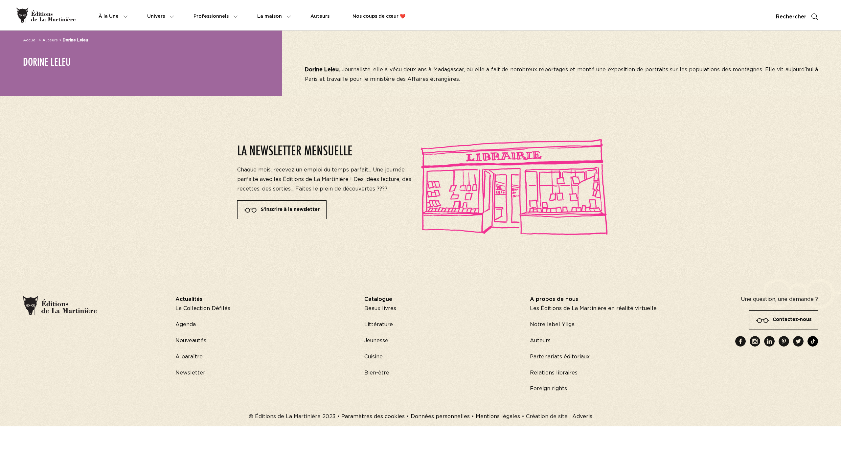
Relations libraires (554, 372)
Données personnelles (440, 416)
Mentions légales (498, 416)
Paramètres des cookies (373, 416)
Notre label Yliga (552, 324)
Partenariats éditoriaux (560, 356)
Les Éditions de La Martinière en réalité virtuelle (593, 308)
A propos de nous (554, 299)
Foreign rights (548, 388)
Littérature (378, 324)
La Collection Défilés (202, 308)
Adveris (582, 416)
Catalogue (378, 299)
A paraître (189, 356)
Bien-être (376, 372)
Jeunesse (376, 340)
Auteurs (50, 40)
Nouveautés (190, 340)
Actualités (188, 299)
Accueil (30, 40)
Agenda (185, 324)
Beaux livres (380, 308)
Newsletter (190, 372)
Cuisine (373, 356)
